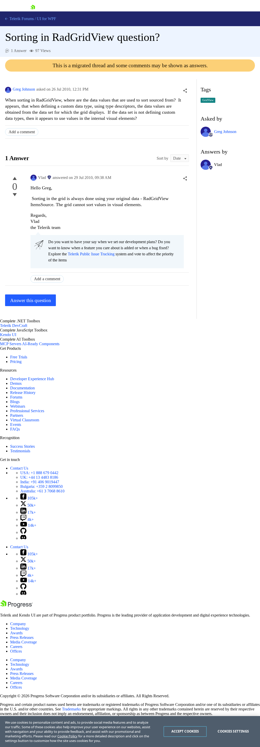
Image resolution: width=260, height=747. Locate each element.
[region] (130, 731)
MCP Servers (10, 344)
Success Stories (22, 446)
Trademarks (71, 709)
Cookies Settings (233, 731)
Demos (16, 383)
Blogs (15, 402)
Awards (16, 633)
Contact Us (19, 468)
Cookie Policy (67, 736)
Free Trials (18, 357)
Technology (19, 628)
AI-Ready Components (40, 344)
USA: (39, 473)
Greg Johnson (24, 89)
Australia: (42, 491)
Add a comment (22, 132)
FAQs (15, 429)
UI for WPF (46, 18)
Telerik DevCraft (13, 325)
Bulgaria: (41, 486)
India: (39, 482)
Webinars (17, 406)
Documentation (22, 388)
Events (15, 424)
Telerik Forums (21, 18)
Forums (16, 397)
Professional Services (27, 411)
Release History (23, 392)
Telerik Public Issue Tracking (91, 254)
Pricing (16, 361)
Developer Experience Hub (32, 379)
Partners (16, 415)
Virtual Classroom (24, 420)
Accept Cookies (185, 731)
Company (18, 624)
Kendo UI (8, 335)
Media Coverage (23, 642)
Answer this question (30, 300)
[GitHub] (23, 532)
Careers (16, 646)
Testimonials (20, 451)
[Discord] (23, 538)
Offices (16, 651)
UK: (39, 477)
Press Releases (22, 637)
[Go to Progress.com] (16, 606)
